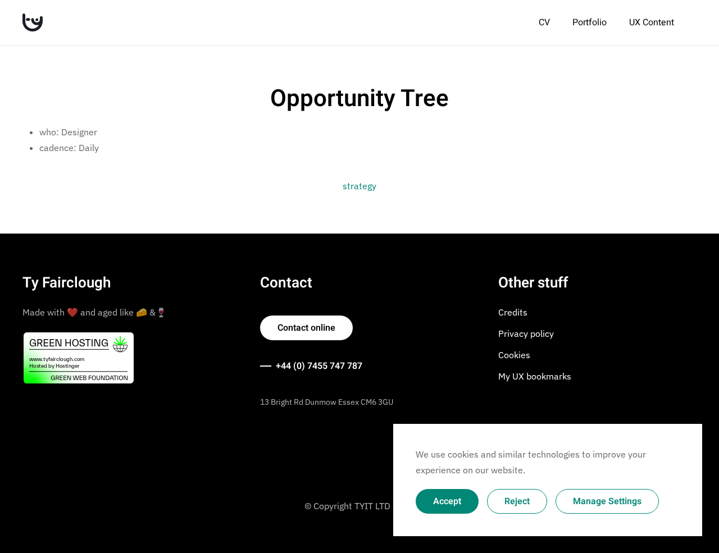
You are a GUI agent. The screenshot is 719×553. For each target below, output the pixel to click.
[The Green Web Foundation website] (78, 357)
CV (544, 22)
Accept (447, 501)
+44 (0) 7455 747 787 (319, 366)
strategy (359, 185)
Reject (517, 501)
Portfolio (589, 22)
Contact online (306, 328)
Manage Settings (607, 501)
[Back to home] (32, 22)
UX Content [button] (651, 22)
